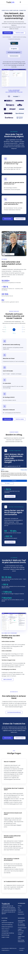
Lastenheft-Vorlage (21, 937)
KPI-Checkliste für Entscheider (21, 928)
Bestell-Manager (5, 938)
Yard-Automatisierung (7, 928)
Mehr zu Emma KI (7, 683)
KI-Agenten (4, 924)
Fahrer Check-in (5, 932)
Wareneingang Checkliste (21, 924)
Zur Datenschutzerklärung (14, 716)
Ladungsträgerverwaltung (8, 936)
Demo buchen (7, 32)
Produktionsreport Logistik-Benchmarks (22, 933)
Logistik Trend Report (21, 940)
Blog (19, 911)
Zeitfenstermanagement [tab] (14, 52)
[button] (20, 2)
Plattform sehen (20, 32)
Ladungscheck (5, 934)
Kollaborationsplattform (7, 930)
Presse (19, 913)
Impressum (20, 915)
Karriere (20, 909)
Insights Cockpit (5, 940)
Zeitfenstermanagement (8, 926)
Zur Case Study (10, 500)
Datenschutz (21, 917)
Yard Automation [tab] (14, 56)
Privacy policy (24, 469)
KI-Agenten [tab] (14, 48)
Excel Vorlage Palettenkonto (21, 944)
